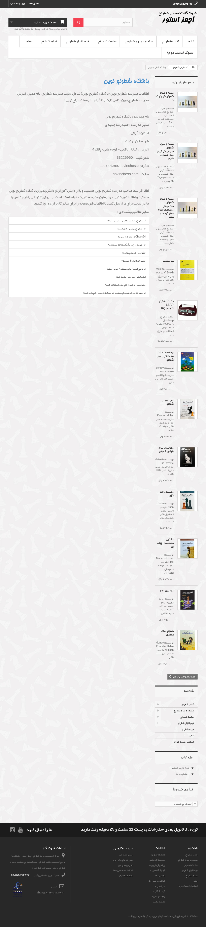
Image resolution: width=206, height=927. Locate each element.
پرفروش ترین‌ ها (182, 82)
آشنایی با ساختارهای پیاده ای (165, 543)
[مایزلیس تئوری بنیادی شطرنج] (187, 457)
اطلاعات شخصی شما (123, 870)
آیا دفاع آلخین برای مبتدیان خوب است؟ (126, 268)
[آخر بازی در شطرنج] (187, 409)
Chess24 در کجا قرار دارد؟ (132, 236)
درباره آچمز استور (181, 767)
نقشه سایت (159, 901)
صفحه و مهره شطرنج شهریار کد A (165, 97)
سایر (28, 41)
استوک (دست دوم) (180, 52)
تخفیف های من (125, 875)
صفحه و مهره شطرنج (139, 41)
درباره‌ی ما (160, 886)
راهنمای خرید (183, 774)
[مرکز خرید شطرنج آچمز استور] (168, 18)
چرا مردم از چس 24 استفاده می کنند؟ (127, 244)
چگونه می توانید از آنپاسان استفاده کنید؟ (125, 285)
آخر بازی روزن (167, 590)
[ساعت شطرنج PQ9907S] (187, 310)
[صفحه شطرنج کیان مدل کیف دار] (187, 153)
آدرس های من (125, 865)
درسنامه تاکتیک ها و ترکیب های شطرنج (165, 356)
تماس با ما (34, 3)
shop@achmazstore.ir (50, 892)
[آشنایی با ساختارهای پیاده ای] (187, 548)
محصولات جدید (157, 860)
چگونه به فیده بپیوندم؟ (134, 252)
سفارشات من (126, 854)
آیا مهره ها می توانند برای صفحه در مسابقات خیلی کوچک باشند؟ (114, 293)
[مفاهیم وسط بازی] (187, 501)
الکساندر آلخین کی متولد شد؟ (131, 276)
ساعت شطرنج (107, 41)
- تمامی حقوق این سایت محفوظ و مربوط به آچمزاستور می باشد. (159, 916)
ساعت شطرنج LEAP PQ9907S (166, 305)
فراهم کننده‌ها (183, 789)
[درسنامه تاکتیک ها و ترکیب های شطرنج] (187, 362)
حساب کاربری (123, 848)
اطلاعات (187, 757)
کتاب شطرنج (170, 41)
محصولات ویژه (158, 854)
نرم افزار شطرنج (77, 41)
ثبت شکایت (159, 891)
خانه (191, 41)
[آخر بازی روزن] (187, 600)
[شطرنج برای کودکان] (187, 640)
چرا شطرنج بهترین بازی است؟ (131, 228)
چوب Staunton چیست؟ (134, 260)
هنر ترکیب (168, 261)
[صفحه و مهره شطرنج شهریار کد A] (187, 102)
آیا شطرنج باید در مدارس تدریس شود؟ (126, 220)
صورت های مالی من (123, 860)
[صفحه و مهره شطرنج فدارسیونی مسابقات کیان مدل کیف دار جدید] (187, 208)
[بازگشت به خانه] (193, 67)
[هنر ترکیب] (187, 270)
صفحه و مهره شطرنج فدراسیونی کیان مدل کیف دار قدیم (165, 151)
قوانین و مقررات (156, 880)
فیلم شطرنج (48, 41)
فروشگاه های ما (157, 870)
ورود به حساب (17, 3)
